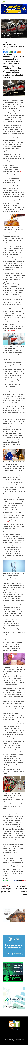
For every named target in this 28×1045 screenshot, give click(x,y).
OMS (21, 171)
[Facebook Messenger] (15, 52)
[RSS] (17, 52)
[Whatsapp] (9, 52)
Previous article (5, 885)
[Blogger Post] (12, 52)
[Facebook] (4, 52)
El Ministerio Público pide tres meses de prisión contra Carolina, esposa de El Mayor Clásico (7, 889)
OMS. (16, 528)
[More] (20, 52)
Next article (23, 885)
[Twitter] (7, 52)
